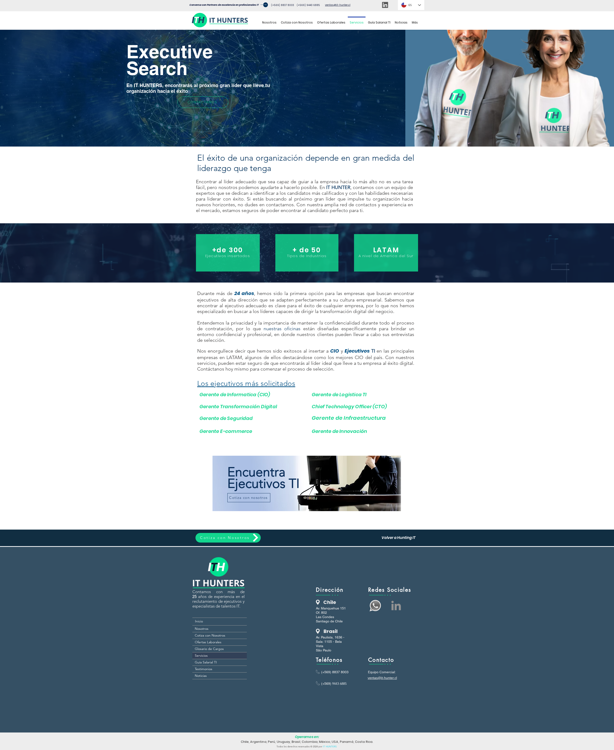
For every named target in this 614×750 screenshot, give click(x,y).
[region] (306, 483)
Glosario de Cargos (209, 649)
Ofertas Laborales (208, 642)
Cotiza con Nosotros (210, 635)
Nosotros (201, 628)
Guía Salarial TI (206, 662)
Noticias (201, 675)
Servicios (201, 655)
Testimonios (203, 669)
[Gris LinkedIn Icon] (396, 605)
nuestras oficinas (282, 328)
